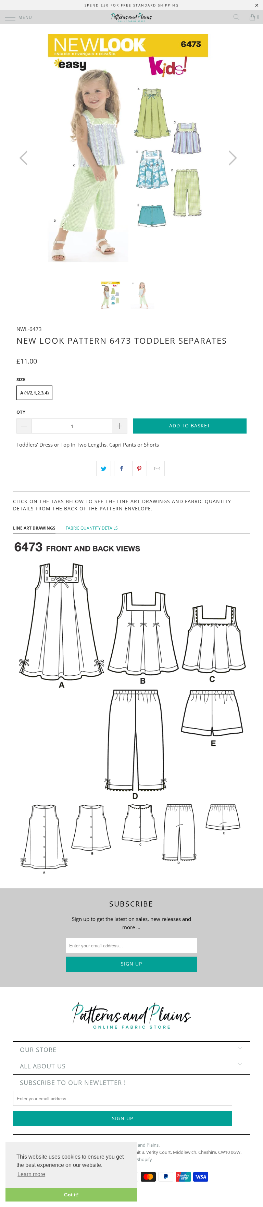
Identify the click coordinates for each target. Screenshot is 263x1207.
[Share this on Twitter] (103, 468)
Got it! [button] (71, 1194)
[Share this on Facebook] (121, 468)
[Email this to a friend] (157, 468)
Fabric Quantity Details (92, 528)
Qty (20, 412)
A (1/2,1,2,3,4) (34, 393)
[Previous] (25, 158)
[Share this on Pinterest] (139, 468)
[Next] (230, 158)
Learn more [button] (31, 1174)
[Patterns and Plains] (131, 17)
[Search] (239, 17)
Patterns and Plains (139, 1145)
